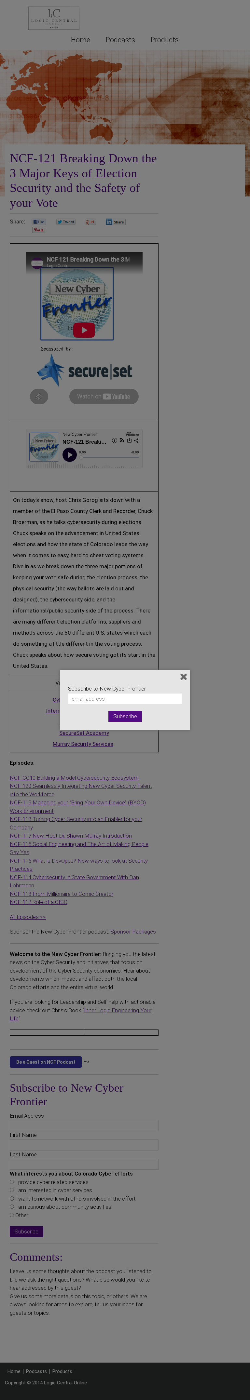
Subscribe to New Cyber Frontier (107, 688)
